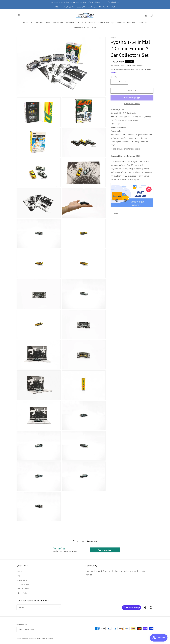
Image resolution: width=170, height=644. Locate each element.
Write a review (105, 549)
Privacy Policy (22, 593)
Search (19, 571)
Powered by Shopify (48, 638)
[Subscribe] (58, 607)
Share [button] (115, 213)
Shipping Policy (23, 584)
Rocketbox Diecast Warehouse (31, 638)
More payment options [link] (132, 104)
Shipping (123, 65)
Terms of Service (23, 589)
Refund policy (22, 580)
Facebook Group (100, 571)
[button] (19, 15)
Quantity (114, 77)
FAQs (18, 576)
